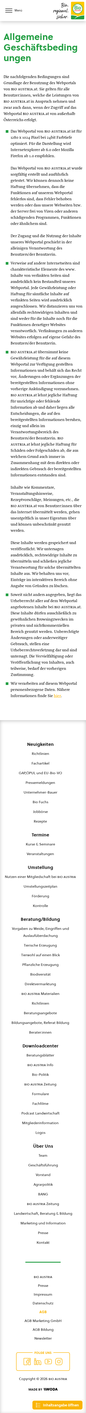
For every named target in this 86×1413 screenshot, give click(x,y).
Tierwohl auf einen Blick (40, 954)
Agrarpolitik (43, 1184)
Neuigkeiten (40, 744)
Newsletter (43, 1338)
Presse (43, 1232)
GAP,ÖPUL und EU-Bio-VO (40, 772)
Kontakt (43, 1242)
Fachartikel (40, 763)
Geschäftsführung (43, 1165)
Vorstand (43, 1174)
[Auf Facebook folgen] (27, 1361)
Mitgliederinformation (40, 1122)
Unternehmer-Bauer (40, 792)
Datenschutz (43, 1303)
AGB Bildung (43, 1329)
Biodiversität (40, 974)
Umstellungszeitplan (40, 886)
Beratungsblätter (40, 1055)
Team (43, 1155)
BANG (43, 1194)
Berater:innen (40, 1032)
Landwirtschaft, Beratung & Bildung (43, 1213)
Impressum (43, 1294)
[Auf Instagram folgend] (59, 1361)
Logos (40, 1132)
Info (40, 1064)
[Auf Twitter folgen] (37, 1361)
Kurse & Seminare (40, 844)
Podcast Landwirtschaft (40, 1113)
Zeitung (40, 1084)
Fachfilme (40, 1103)
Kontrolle (40, 905)
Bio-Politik (40, 1074)
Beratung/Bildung (40, 919)
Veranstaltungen (40, 853)
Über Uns (43, 1146)
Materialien (40, 993)
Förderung (40, 896)
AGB (43, 1311)
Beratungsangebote (40, 1013)
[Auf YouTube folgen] (48, 1361)
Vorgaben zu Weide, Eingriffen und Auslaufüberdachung (40, 932)
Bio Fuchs (40, 801)
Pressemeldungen (40, 782)
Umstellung (40, 867)
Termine (40, 835)
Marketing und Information (43, 1223)
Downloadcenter (40, 1046)
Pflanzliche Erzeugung (40, 964)
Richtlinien (40, 753)
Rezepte (40, 821)
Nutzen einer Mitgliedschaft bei (40, 876)
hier (57, 696)
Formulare (40, 1093)
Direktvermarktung (40, 983)
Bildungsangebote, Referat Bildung (40, 1022)
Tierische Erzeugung (40, 945)
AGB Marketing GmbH (43, 1320)
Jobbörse (40, 811)
